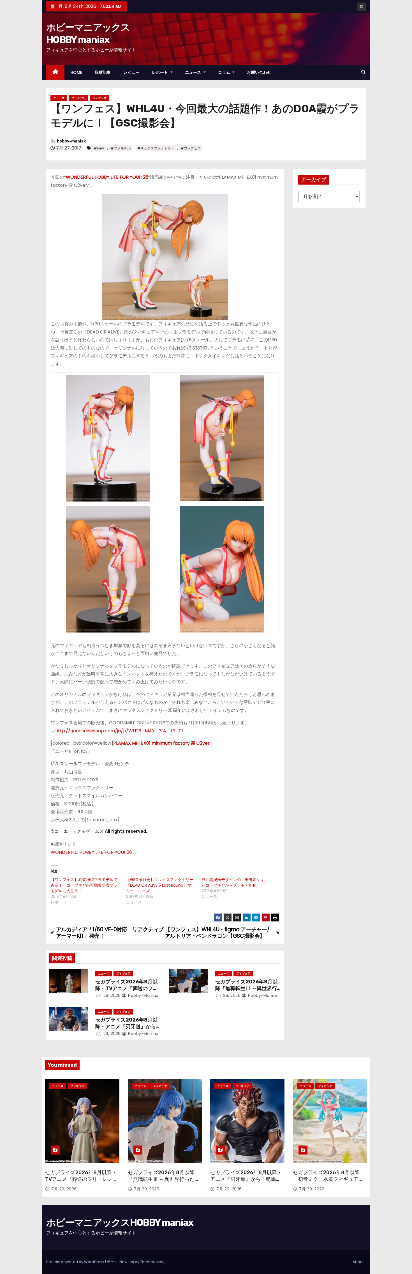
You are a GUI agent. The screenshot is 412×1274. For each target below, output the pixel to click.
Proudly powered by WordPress (75, 1261)
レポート (161, 72)
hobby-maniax (71, 141)
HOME (76, 72)
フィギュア (123, 973)
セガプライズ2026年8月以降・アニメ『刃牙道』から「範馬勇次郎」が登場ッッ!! (127, 1026)
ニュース (194, 72)
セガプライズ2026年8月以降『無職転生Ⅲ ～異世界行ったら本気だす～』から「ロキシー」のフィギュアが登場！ (164, 1182)
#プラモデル (121, 148)
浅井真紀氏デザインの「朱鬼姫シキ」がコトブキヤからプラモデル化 (235, 882)
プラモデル (78, 98)
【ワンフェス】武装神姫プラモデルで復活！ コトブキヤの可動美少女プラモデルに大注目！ (84, 885)
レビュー (131, 72)
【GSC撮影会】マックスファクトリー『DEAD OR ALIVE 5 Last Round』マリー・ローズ (159, 885)
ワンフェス (99, 98)
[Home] (55, 72)
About (358, 1261)
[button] (363, 72)
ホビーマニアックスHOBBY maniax (119, 1222)
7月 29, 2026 (108, 995)
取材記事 (103, 72)
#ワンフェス (191, 148)
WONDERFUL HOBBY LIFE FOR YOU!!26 (91, 852)
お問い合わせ (259, 72)
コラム (225, 72)
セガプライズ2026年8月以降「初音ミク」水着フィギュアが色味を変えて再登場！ (328, 1179)
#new (99, 148)
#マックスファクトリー (155, 148)
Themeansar (152, 1261)
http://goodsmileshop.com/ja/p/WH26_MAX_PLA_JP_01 (119, 731)
